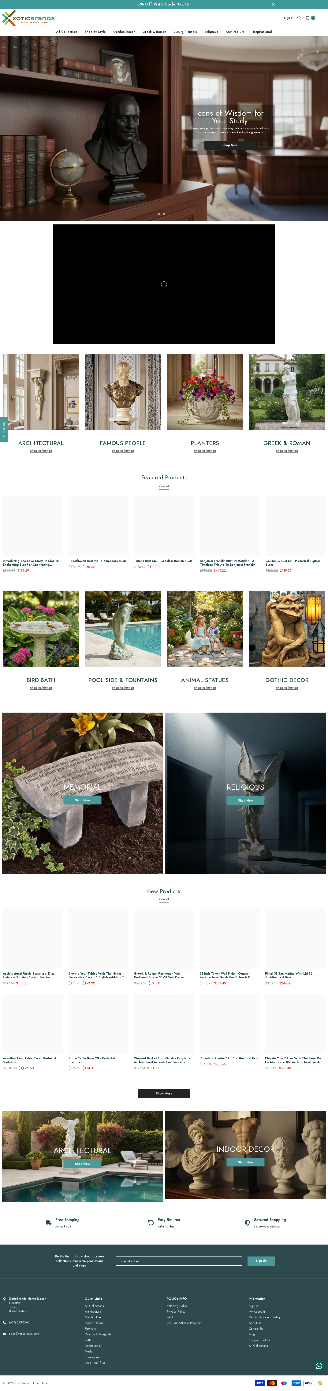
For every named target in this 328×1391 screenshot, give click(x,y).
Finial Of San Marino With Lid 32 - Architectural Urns (290, 975)
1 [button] (159, 214)
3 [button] (169, 214)
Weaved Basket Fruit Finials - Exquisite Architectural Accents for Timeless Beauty (162, 1060)
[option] (164, 128)
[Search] (299, 17)
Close (273, 4)
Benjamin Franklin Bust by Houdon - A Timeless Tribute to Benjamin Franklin (227, 563)
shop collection (41, 450)
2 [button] (164, 214)
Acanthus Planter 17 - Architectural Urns (229, 1058)
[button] (20, 128)
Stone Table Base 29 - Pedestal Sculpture (92, 1060)
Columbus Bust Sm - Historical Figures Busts (293, 563)
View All (164, 486)
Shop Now (229, 145)
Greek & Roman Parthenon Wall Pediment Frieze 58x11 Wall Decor (159, 975)
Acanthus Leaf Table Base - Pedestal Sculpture (29, 1060)
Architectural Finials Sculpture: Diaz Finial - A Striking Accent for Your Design (28, 975)
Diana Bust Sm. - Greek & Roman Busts (164, 561)
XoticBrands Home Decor (32, 1383)
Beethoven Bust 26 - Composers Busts (98, 561)
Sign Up (261, 1261)
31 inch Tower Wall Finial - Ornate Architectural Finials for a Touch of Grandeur (226, 975)
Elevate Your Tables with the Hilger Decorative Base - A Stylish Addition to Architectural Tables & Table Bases (97, 975)
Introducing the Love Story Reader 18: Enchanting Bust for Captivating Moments (31, 563)
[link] (41, 392)
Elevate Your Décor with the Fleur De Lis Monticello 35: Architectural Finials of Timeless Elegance (293, 1060)
